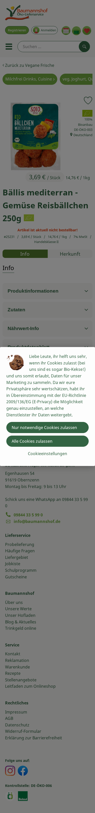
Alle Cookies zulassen (32, 441)
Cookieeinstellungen (47, 453)
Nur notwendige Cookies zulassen (44, 427)
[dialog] (47, 406)
